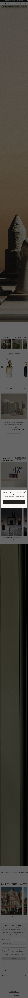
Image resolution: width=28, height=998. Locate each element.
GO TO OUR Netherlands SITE (14, 502)
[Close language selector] (25, 491)
